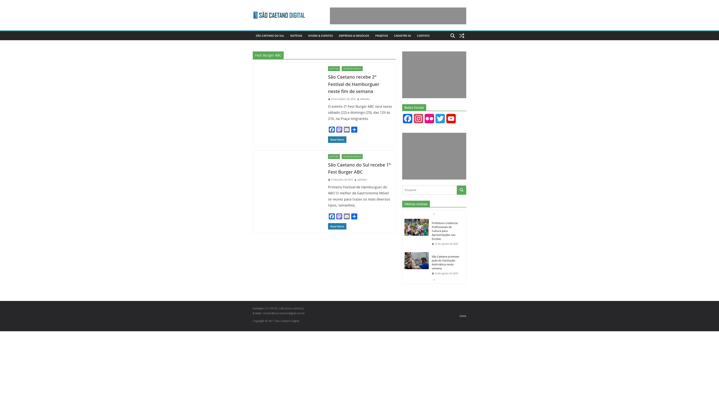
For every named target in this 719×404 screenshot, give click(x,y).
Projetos (381, 35)
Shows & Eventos (320, 35)
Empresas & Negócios (354, 35)
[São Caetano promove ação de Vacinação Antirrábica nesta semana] (416, 260)
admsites (365, 99)
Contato (423, 35)
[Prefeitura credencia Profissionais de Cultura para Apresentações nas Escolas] (416, 227)
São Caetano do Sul (270, 35)
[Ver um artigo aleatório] (461, 35)
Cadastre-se (402, 35)
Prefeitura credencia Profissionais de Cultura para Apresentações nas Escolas (445, 231)
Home (463, 316)
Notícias (296, 35)
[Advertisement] (398, 15)
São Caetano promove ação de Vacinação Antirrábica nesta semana (445, 262)
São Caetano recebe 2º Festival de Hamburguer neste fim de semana (353, 84)
